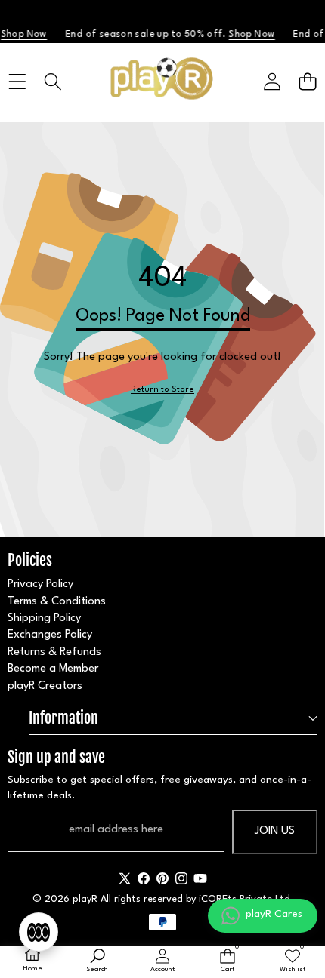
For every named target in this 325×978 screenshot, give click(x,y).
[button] (307, 81)
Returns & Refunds (54, 652)
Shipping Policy (44, 618)
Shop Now (248, 34)
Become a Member (53, 669)
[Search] (53, 81)
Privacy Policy (40, 584)
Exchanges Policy (50, 635)
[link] (162, 390)
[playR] (162, 81)
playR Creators (45, 686)
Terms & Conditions (57, 601)
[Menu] (17, 81)
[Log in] (272, 81)
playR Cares (274, 914)
